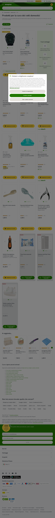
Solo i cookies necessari (27, 99)
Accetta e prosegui (27, 95)
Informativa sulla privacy (14, 88)
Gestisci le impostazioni (27, 91)
